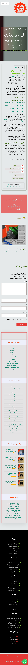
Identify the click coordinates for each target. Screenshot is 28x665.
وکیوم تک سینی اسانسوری (13, 562)
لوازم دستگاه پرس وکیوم (13, 426)
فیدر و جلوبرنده (13, 604)
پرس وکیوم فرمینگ (13, 402)
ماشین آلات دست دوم (13, 428)
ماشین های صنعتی (13, 430)
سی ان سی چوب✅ (13, 418)
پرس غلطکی (13, 599)
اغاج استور (13, 636)
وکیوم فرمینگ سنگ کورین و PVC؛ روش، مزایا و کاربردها (13, 504)
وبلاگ (13, 643)
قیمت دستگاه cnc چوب (18, 175)
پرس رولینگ (13, 392)
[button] (3, 3)
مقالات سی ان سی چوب (10, 168)
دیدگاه (25, 281)
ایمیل (25, 304)
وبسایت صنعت (13, 639)
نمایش (16, 67)
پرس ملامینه (13, 602)
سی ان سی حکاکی (13, 420)
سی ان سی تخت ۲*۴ (13, 583)
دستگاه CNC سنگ (13, 406)
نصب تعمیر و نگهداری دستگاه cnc (12, 367)
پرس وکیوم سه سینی (13, 398)
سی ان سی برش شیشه (13, 618)
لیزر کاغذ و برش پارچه (13, 627)
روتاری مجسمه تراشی (13, 590)
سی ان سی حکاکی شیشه (13, 620)
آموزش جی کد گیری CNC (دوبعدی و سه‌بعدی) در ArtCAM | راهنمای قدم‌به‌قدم (13, 511)
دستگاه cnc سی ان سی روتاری (18, 76)
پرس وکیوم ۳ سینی (13, 571)
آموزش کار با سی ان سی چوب (13, 388)
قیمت (6, 153)
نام (26, 297)
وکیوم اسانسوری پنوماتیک (13, 564)
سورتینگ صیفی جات (13, 551)
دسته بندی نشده (13, 414)
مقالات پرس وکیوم (12, 361)
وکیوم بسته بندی (13, 432)
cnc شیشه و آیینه (13, 386)
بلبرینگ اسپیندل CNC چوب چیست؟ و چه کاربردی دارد (13, 507)
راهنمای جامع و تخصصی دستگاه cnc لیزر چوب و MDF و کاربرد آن (13, 514)
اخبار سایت (12, 350)
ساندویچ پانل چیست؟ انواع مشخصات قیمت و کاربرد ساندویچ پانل (13, 518)
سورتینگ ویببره (13, 546)
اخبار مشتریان (12, 352)
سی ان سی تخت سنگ (13, 588)
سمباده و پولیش (13, 606)
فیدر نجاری (13, 422)
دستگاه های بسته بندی (13, 548)
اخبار (13, 348)
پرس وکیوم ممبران (13, 404)
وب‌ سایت (24, 312)
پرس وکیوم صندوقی (13, 400)
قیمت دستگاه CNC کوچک (18, 178)
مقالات (18, 168)
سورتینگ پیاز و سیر (13, 544)
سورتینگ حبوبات (13, 553)
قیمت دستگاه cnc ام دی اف (15, 171)
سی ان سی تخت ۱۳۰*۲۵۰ (13, 581)
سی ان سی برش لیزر (13, 623)
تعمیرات (13, 354)
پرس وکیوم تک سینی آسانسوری (13, 394)
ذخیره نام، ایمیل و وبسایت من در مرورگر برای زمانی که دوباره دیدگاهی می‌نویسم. (15, 320)
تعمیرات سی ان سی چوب (12, 356)
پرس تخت (13, 390)
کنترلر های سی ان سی (20, 251)
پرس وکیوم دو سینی (13, 396)
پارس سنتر (13, 641)
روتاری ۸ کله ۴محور (13, 585)
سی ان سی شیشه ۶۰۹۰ (13, 625)
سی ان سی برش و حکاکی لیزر (13, 416)
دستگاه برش (13, 408)
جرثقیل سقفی (13, 609)
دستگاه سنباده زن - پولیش (13, 410)
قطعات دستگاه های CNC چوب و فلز (13, 424)
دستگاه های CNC (13, 412)
